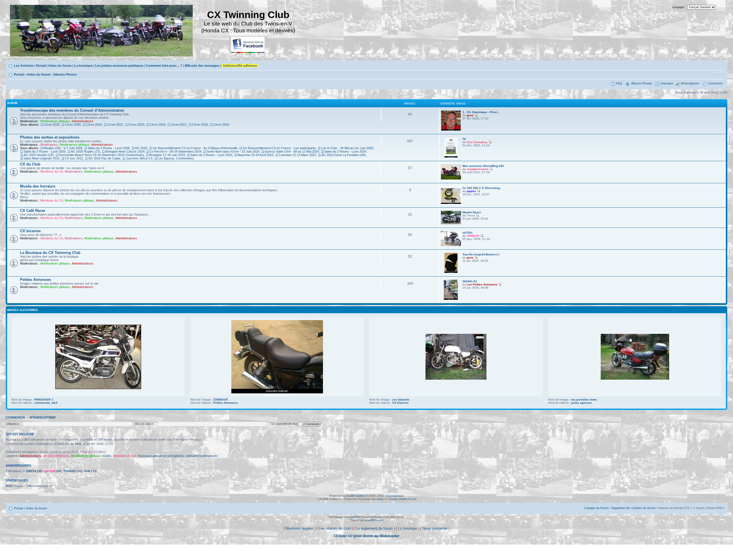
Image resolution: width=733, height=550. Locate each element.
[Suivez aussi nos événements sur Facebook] (248, 45)
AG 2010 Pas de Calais (104, 158)
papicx (471, 191)
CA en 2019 (157, 124)
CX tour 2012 (74, 158)
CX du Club (30, 164)
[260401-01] (451, 298)
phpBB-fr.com (374, 520)
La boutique (83, 65)
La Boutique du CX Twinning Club (50, 253)
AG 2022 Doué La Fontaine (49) (343, 155)
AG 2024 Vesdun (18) (38, 155)
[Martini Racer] (451, 223)
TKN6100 (473, 235)
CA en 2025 (73, 124)
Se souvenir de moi (284, 423)
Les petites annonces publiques (119, 65)
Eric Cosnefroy (477, 142)
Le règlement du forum (374, 528)
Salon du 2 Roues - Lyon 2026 (109, 148)
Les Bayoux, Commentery (176, 158)
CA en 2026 (52, 124)
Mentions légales (299, 528)
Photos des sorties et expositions (49, 137)
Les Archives (24, 65)
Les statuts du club (334, 528)
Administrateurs (82, 121)
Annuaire (667, 83)
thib (87, 471)
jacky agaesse (581, 402)
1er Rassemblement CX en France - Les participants (279, 148)
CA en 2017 (179, 124)
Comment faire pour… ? (164, 65)
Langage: (678, 7)
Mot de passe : (145, 423)
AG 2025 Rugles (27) (85, 151)
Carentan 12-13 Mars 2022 (297, 155)
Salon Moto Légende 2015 (41, 158)
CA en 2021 (115, 124)
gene (470, 115)
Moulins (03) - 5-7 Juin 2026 (63, 148)
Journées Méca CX (139, 158)
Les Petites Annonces (482, 284)
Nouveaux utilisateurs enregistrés (160, 456)
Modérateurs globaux (55, 121)
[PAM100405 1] (98, 388)
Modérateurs (49, 144)
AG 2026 (141, 148)
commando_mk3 (46, 402)
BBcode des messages (202, 65)
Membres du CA (51, 171)
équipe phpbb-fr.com (402, 498)
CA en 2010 (221, 124)
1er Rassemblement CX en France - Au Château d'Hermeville (194, 148)
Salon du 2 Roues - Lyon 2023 (211, 155)
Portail (41, 65)
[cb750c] (451, 245)
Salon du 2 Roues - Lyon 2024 (345, 151)
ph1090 (49, 471)
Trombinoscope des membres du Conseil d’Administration (72, 110)
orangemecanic (477, 169)
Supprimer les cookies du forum (633, 508)
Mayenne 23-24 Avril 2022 (255, 155)
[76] (451, 156)
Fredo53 (70, 471)
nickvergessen (394, 495)
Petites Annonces (35, 279)
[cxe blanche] (455, 378)
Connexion (715, 83)
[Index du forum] (101, 31)
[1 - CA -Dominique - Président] (451, 129)
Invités (106, 456)
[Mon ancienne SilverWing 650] (451, 178)
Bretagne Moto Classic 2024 (125, 151)
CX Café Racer (32, 210)
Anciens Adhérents (56, 456)
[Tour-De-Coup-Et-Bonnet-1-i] (451, 271)
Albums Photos (65, 74)
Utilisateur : (13, 423)
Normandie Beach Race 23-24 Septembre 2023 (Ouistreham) (101, 155)
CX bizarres (30, 231)
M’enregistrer (690, 83)
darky (380, 498)
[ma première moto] (635, 378)
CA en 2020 (136, 124)
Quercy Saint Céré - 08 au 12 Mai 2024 (292, 151)
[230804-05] (277, 392)
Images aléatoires (22, 310)
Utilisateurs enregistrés (202, 456)
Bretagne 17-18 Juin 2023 (167, 155)
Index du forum (60, 65)
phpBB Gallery (355, 495)
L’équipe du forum (596, 508)
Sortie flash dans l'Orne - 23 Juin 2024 (232, 151)
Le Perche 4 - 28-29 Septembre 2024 (175, 151)
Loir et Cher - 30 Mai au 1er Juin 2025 (347, 148)
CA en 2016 (200, 124)
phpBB (353, 517)
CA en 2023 (94, 124)
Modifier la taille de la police (720, 73)
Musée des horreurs (37, 186)
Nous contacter (435, 528)
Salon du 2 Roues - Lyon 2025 (44, 151)
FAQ (619, 83)
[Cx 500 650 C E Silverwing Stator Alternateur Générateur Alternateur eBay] (451, 202)
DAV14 (31, 471)
